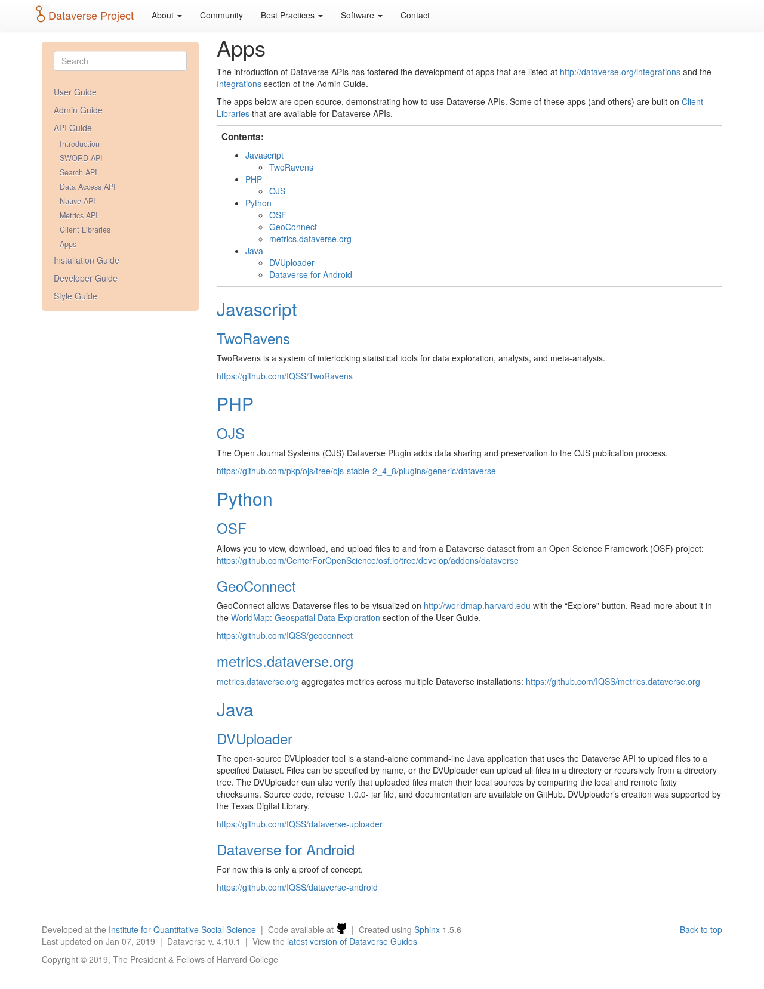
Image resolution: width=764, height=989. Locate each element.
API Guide (73, 128)
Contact (415, 15)
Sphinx (427, 929)
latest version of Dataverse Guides (352, 941)
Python (258, 203)
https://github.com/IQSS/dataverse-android (297, 887)
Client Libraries (85, 229)
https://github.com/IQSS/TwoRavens (285, 376)
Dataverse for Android (310, 274)
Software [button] (359, 15)
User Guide (75, 92)
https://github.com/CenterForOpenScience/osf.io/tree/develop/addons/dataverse (368, 560)
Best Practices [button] (289, 15)
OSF (277, 215)
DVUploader (292, 262)
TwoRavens (291, 167)
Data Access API (88, 186)
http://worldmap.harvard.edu (477, 605)
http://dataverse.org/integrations (620, 72)
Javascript (264, 155)
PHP (253, 179)
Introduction (80, 143)
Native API (78, 201)
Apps (68, 244)
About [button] (164, 15)
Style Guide (75, 296)
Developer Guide (86, 278)
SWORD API (81, 158)
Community (221, 15)
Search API (78, 172)
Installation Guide (86, 260)
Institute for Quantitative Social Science (182, 929)
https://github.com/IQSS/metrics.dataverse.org (613, 681)
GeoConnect (293, 227)
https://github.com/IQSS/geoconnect (285, 635)
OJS (277, 191)
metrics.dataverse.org (310, 239)
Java (254, 250)
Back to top (701, 929)
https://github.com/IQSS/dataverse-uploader (300, 824)
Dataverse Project (91, 15)
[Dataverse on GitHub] (341, 929)
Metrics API (79, 215)
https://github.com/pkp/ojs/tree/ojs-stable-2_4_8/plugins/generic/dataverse (356, 471)
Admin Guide (78, 110)
